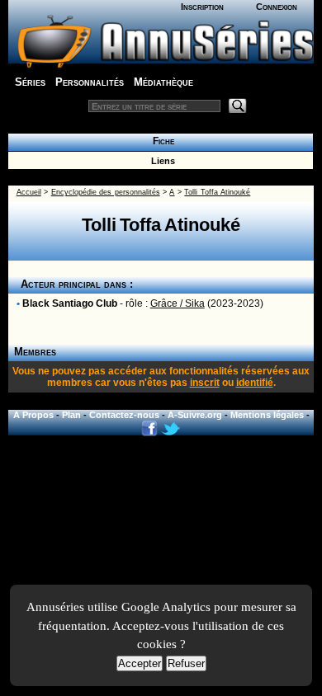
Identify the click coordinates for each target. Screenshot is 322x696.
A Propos (33, 415)
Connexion (276, 7)
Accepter (139, 663)
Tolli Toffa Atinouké (217, 192)
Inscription (202, 7)
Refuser (186, 663)
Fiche (161, 141)
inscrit (205, 382)
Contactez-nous (124, 415)
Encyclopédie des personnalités (105, 192)
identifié (254, 382)
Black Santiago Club (69, 303)
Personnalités (89, 82)
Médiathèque (163, 82)
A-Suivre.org (195, 415)
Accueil (29, 192)
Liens (160, 161)
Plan (71, 415)
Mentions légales (267, 415)
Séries (30, 82)
